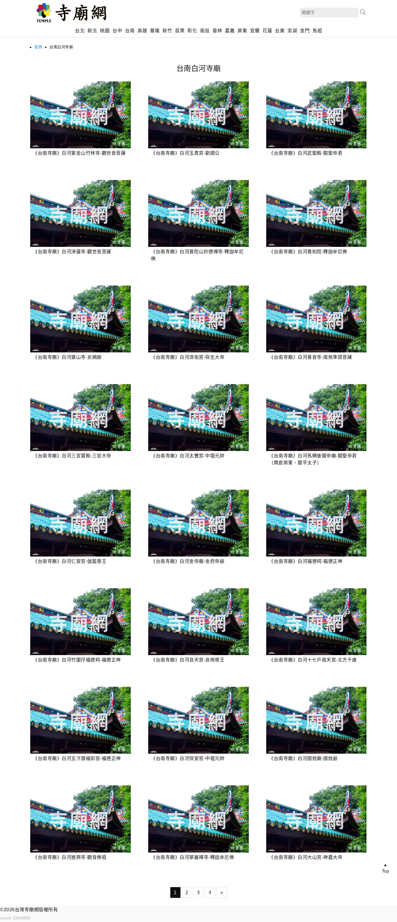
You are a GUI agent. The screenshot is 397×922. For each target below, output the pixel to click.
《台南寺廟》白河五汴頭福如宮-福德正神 (77, 758)
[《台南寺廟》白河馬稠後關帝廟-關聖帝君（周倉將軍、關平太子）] (316, 417)
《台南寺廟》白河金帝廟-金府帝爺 (187, 561)
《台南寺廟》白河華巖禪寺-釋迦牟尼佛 (192, 857)
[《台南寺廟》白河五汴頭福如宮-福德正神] (80, 720)
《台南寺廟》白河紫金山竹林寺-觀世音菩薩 (79, 153)
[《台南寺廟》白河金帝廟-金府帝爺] (198, 523)
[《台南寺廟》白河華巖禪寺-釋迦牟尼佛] (198, 818)
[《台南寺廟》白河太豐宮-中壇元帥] (198, 417)
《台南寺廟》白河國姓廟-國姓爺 (303, 758)
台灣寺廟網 (27, 909)
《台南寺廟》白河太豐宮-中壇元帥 (187, 455)
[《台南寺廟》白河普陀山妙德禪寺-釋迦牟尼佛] (198, 213)
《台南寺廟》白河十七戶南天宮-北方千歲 (313, 659)
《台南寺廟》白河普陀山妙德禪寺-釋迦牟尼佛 (197, 255)
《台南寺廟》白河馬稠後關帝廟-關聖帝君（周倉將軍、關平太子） (313, 459)
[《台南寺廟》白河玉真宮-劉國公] (198, 114)
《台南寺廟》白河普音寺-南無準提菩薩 (310, 357)
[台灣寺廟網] (70, 23)
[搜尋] (362, 12)
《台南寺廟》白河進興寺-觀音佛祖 (69, 857)
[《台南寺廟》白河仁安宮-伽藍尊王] (80, 523)
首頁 (38, 47)
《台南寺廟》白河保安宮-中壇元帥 (187, 758)
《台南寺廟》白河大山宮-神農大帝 (305, 857)
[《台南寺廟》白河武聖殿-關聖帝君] (316, 114)
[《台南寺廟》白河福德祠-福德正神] (316, 523)
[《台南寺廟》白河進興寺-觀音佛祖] (80, 818)
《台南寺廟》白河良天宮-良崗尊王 (187, 659)
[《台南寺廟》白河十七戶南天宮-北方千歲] (316, 621)
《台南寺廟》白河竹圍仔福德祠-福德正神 (77, 659)
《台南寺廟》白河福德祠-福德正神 (305, 561)
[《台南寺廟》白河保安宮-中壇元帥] (198, 720)
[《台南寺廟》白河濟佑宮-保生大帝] (198, 319)
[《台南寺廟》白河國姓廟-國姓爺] (316, 720)
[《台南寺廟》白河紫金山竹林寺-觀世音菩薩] (80, 114)
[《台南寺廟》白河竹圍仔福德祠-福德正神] (80, 621)
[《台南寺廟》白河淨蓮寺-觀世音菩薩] (80, 213)
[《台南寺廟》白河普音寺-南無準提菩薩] (316, 319)
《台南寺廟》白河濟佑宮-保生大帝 (187, 357)
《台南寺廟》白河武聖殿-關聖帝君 (305, 153)
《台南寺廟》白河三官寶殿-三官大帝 (72, 455)
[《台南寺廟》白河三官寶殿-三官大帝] (80, 417)
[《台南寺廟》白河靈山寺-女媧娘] (80, 319)
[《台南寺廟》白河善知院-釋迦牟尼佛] (316, 213)
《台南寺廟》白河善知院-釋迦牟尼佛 (308, 251)
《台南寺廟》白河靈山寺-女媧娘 (67, 357)
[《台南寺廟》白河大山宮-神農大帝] (316, 818)
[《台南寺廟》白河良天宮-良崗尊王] (198, 621)
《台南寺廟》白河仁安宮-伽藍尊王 (69, 561)
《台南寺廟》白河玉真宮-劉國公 (185, 153)
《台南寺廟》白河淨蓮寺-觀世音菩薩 (72, 251)
